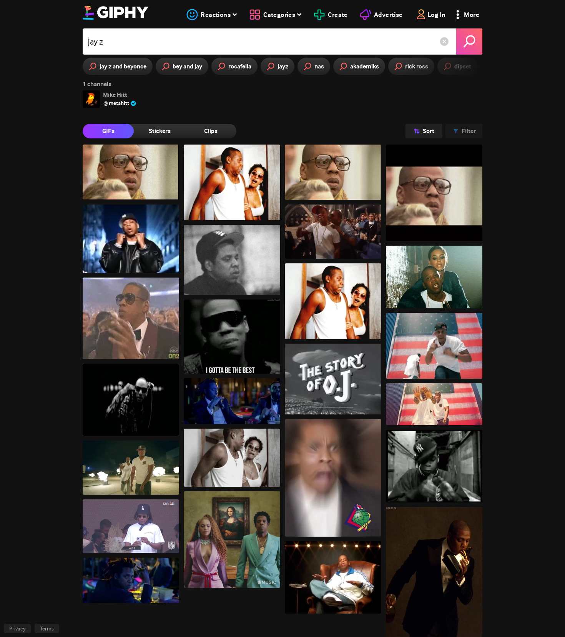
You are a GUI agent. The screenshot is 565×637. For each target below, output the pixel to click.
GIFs (108, 131)
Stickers (160, 131)
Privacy (17, 628)
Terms (47, 628)
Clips (211, 131)
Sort (428, 131)
